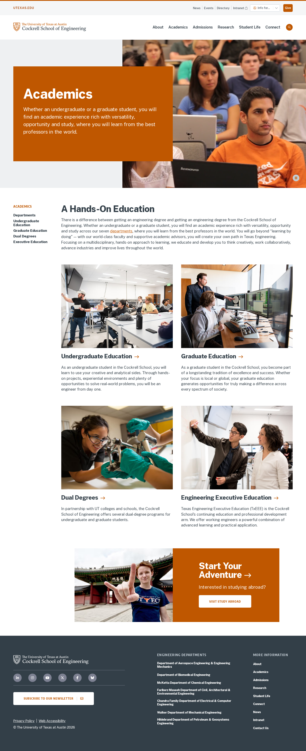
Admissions (203, 27)
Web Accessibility (52, 721)
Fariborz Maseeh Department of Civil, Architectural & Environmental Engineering (193, 691)
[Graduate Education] (237, 306)
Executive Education (30, 242)
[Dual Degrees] (117, 447)
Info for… (264, 8)
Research (226, 27)
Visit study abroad (225, 601)
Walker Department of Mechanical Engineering (189, 712)
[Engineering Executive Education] (237, 447)
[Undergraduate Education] (117, 306)
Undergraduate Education (26, 223)
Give (288, 8)
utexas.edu (23, 8)
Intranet (238, 8)
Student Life (249, 27)
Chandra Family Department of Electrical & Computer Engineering (194, 702)
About (158, 27)
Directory (223, 8)
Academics (178, 27)
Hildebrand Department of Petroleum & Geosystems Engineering (193, 721)
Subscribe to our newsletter (48, 698)
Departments (24, 215)
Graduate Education (30, 230)
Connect (272, 27)
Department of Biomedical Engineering (183, 675)
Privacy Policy (24, 721)
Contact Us (261, 728)
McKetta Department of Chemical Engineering (189, 682)
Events (208, 8)
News (196, 8)
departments (121, 231)
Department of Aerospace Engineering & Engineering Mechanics (193, 665)
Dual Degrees (24, 236)
